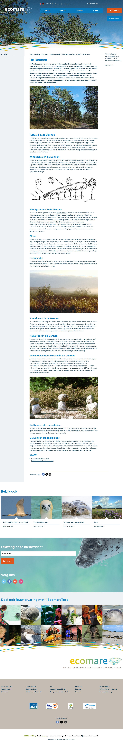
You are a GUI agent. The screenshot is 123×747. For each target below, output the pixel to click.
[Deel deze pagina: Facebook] (43, 474)
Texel (79, 54)
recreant (71, 428)
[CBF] (52, 706)
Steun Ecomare (6, 686)
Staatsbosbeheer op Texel (40, 459)
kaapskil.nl (63, 736)
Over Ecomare (104, 686)
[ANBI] (33, 706)
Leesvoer (45, 54)
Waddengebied (55, 54)
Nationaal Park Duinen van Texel (44, 82)
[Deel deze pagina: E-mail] (50, 474)
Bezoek (47, 10)
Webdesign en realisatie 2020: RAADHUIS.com (61, 739)
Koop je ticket (6, 689)
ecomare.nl (54, 736)
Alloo (34, 239)
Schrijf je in (7, 561)
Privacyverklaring (105, 692)
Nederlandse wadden (68, 54)
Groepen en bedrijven (58, 689)
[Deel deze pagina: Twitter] (46, 474)
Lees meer (108, 65)
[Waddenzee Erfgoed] (89, 706)
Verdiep (79, 10)
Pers (51, 686)
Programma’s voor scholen (59, 692)
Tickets (116, 10)
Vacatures (78, 686)
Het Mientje (33, 261)
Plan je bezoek (31, 686)
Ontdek (63, 10)
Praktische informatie (34, 692)
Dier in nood (114, 19)
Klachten (78, 692)
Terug (5, 54)
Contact (71, 4)
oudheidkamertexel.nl (91, 736)
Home (31, 54)
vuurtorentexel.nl (75, 736)
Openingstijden (31, 689)
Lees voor (48, 4)
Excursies (58, 4)
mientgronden (61, 213)
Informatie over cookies (108, 689)
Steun (95, 10)
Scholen (65, 4)
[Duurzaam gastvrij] (71, 706)
